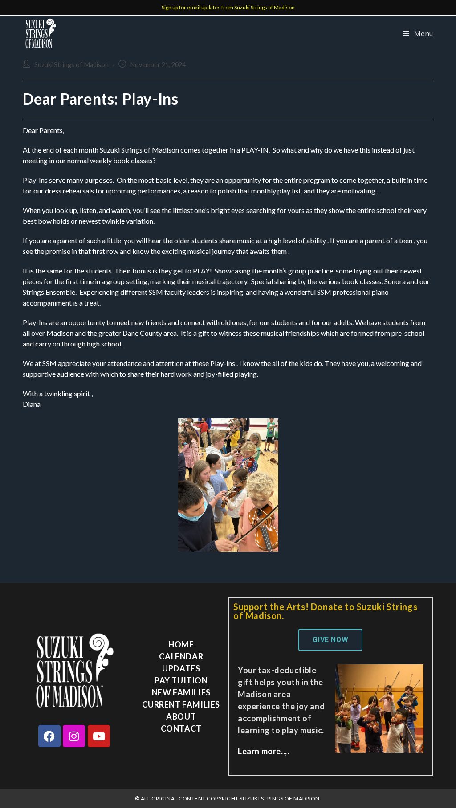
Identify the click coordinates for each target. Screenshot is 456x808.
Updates (181, 668)
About (181, 716)
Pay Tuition (181, 680)
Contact (181, 728)
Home (181, 644)
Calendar (181, 656)
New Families (181, 692)
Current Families (181, 704)
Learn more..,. (263, 751)
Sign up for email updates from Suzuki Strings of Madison (228, 7)
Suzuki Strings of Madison (71, 64)
